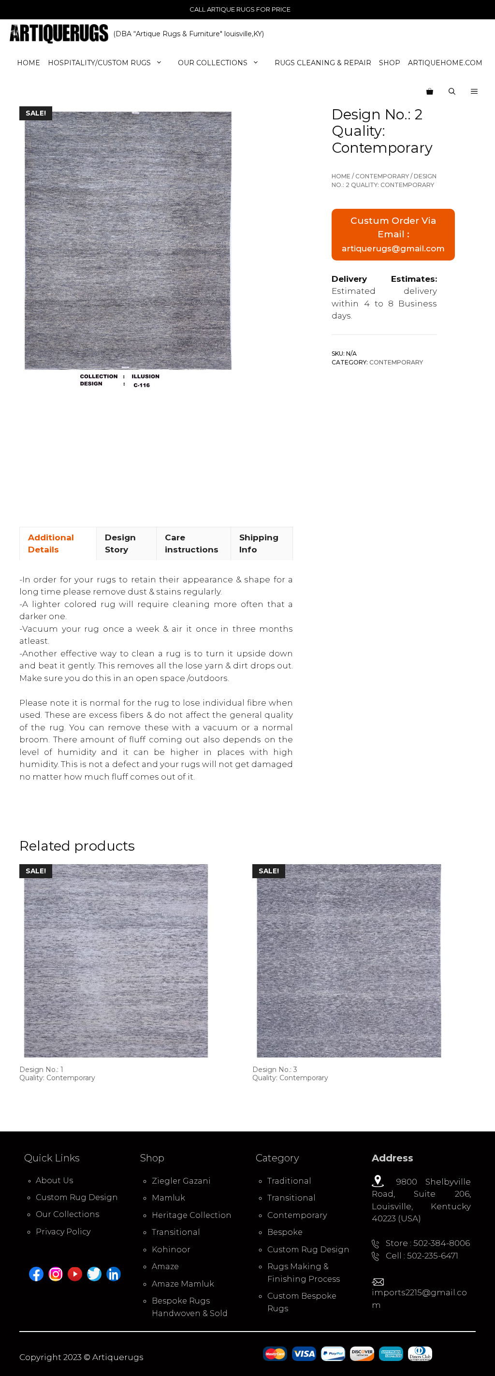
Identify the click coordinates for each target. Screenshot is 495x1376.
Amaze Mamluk (183, 1284)
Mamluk (168, 1197)
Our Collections (213, 62)
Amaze (165, 1266)
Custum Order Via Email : (393, 234)
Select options (51, 1096)
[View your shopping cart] (430, 91)
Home (28, 62)
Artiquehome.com (445, 62)
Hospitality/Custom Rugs (99, 62)
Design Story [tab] (120, 544)
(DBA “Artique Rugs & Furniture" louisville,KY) (188, 33)
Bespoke (285, 1232)
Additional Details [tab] (51, 544)
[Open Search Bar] (452, 91)
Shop (389, 62)
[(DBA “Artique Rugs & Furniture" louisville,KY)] (59, 33)
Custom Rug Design (77, 1197)
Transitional (176, 1232)
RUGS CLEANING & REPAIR (323, 62)
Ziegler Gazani (181, 1181)
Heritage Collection (192, 1215)
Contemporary (382, 176)
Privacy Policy (63, 1231)
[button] (474, 91)
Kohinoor (171, 1249)
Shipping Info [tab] (258, 544)
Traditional (289, 1181)
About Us (54, 1180)
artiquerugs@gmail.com (393, 248)
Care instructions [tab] (191, 544)
